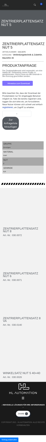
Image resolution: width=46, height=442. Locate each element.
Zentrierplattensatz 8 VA (22, 319)
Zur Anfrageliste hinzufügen (10, 123)
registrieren (7, 107)
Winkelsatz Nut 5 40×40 (21, 373)
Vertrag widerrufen (9, 440)
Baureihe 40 (8, 58)
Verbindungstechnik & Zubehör (27, 55)
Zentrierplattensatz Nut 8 (20, 230)
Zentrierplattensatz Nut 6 (20, 275)
